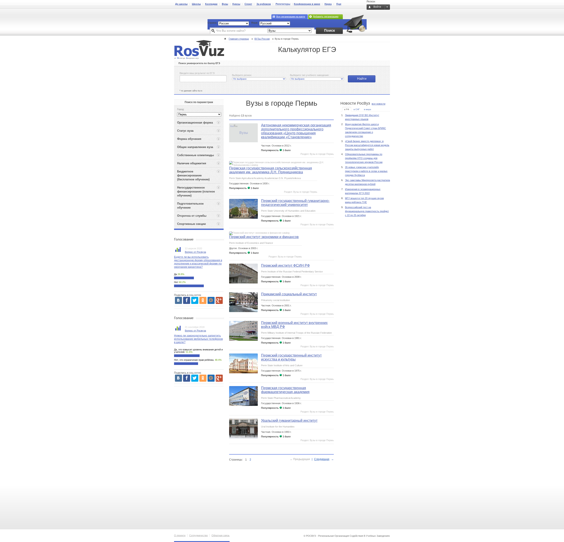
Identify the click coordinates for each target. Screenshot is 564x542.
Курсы (236, 4)
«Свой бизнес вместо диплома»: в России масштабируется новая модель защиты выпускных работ (367, 145)
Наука (328, 4)
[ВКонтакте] (178, 300)
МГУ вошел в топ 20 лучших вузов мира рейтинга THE (364, 200)
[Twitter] (194, 300)
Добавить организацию (325, 16)
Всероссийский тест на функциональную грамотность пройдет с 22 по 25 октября (367, 211)
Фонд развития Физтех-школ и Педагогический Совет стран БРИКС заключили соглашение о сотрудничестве (365, 130)
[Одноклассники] (202, 300)
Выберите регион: (242, 75)
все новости (378, 103)
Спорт (248, 4)
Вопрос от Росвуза (195, 252)
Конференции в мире (307, 4)
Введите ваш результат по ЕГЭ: (197, 73)
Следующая (321, 459)
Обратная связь (221, 535)
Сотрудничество (198, 535)
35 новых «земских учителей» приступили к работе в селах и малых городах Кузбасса (366, 171)
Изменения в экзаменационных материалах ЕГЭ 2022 (362, 191)
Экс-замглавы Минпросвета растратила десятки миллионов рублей (367, 182)
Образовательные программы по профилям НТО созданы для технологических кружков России (363, 158)
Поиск (329, 30)
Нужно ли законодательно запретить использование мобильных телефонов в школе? (198, 339)
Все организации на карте (290, 16)
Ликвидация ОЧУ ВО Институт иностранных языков (362, 117)
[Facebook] (186, 300)
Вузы (225, 4)
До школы (181, 4)
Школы (196, 4)
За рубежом (263, 4)
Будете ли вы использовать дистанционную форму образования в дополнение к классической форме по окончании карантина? (198, 261)
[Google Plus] (219, 300)
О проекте (180, 535)
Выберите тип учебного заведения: (309, 75)
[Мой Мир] (211, 300)
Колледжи (211, 4)
